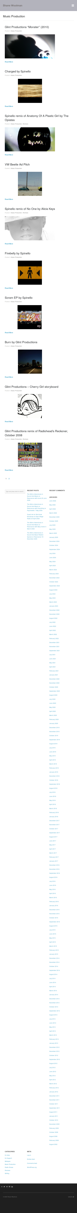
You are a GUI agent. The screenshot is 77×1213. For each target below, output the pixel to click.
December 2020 (54, 679)
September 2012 (54, 1059)
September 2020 (54, 691)
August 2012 (53, 1063)
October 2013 (53, 1007)
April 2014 (52, 987)
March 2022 (53, 634)
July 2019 (52, 748)
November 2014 (54, 962)
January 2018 (53, 817)
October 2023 (53, 582)
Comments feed (32, 1163)
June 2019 (52, 752)
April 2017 (52, 849)
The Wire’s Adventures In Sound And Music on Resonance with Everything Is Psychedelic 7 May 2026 (36, 507)
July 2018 (52, 792)
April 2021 (52, 667)
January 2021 (53, 675)
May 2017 (52, 845)
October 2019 (53, 735)
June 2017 (52, 841)
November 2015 (54, 914)
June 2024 (52, 557)
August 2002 (53, 1144)
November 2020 (54, 683)
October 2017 (53, 829)
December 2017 (54, 821)
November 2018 (54, 776)
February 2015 (54, 950)
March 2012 (53, 1084)
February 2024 (54, 574)
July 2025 (52, 525)
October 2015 (53, 918)
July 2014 (52, 978)
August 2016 (53, 877)
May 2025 (52, 529)
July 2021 (52, 655)
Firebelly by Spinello (17, 253)
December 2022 (54, 610)
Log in (29, 1155)
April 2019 (52, 760)
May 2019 (52, 756)
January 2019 (53, 772)
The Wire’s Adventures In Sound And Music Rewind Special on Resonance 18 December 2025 (35, 536)
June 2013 (52, 1023)
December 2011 (54, 1096)
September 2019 (54, 740)
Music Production (16, 31)
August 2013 (53, 1015)
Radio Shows (9, 1167)
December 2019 (54, 727)
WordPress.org (32, 1167)
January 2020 (53, 723)
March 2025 (53, 533)
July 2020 (52, 699)
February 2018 (54, 812)
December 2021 (54, 642)
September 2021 (54, 651)
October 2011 (53, 1104)
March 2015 (53, 946)
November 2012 (54, 1051)
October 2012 (53, 1055)
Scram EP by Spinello (18, 297)
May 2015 (52, 938)
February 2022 (54, 638)
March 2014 (53, 991)
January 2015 (53, 954)
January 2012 (53, 1092)
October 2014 (53, 966)
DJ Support (8, 1158)
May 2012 (52, 1076)
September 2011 (54, 1108)
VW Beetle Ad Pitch (17, 164)
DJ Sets (7, 1155)
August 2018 (53, 788)
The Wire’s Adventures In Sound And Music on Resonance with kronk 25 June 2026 (37, 497)
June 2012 (52, 1071)
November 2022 (54, 614)
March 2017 (53, 853)
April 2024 (52, 565)
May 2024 (52, 561)
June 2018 (52, 796)
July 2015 (52, 930)
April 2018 (52, 804)
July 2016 (52, 881)
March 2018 (53, 808)
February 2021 (54, 671)
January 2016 (53, 905)
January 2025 (53, 537)
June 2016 (52, 885)
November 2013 (54, 1003)
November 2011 (54, 1100)
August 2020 (53, 695)
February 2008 (54, 1140)
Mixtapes (7, 1161)
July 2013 (52, 1019)
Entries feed (31, 1159)
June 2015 (52, 934)
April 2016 (52, 893)
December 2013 (54, 999)
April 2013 (52, 1031)
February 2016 (54, 901)
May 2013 (52, 1027)
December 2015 (54, 910)
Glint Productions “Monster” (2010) (27, 27)
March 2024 (53, 570)
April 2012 (52, 1080)
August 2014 (53, 974)
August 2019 (53, 744)
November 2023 (54, 578)
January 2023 (53, 606)
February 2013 (54, 1039)
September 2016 (54, 873)
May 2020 (52, 707)
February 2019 (54, 768)
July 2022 (52, 622)
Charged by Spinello (18, 71)
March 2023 (53, 602)
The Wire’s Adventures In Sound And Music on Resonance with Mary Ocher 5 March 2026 (36, 526)
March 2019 (53, 764)
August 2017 (53, 837)
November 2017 (54, 825)
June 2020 (52, 703)
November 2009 (54, 1124)
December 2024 (54, 541)
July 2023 (52, 594)
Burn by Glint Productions (21, 342)
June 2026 (52, 501)
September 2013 (54, 1011)
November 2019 (54, 731)
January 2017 (53, 861)
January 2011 (53, 1116)
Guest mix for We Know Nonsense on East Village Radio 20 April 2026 (35, 516)
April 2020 (52, 711)
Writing (7, 1173)
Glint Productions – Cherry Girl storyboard (31, 386)
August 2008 (53, 1136)
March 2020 (53, 715)
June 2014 (52, 982)
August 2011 (53, 1112)
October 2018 (53, 780)
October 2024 (53, 545)
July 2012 (52, 1067)
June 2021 (52, 659)
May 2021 (52, 663)
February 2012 (54, 1088)
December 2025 (54, 517)
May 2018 (52, 800)
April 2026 (52, 509)
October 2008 (53, 1132)
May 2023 (52, 598)
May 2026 (52, 505)
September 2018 (54, 784)
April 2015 (52, 942)
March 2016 (53, 897)
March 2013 (53, 1035)
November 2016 (54, 869)
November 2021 (54, 646)
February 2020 (54, 719)
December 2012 (54, 1047)
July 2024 (52, 553)
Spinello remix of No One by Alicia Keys (30, 209)
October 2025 (53, 521)
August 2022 (53, 618)
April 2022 (52, 630)
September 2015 (54, 922)
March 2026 (53, 513)
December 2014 (54, 958)
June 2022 (52, 626)
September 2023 (54, 586)
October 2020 (53, 687)
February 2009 (54, 1128)
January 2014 (53, 995)
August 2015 (53, 926)
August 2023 (53, 590)
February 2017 (54, 857)
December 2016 (54, 865)
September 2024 (54, 549)
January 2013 (53, 1043)
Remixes (25, 124)
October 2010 (53, 1120)
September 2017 (54, 833)
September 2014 (54, 970)
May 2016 (52, 889)
